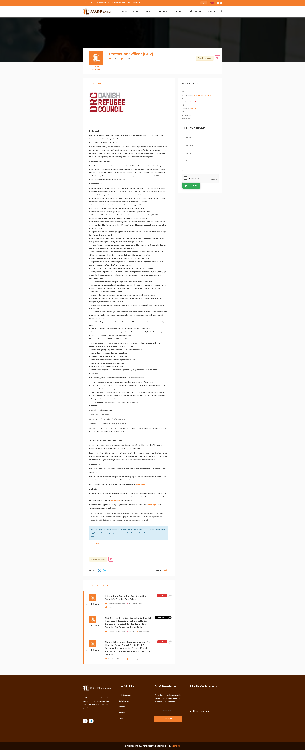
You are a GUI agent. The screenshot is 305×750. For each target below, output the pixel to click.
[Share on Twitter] (104, 571)
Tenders (179, 11)
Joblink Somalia (133, 746)
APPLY (98, 544)
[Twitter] (221, 3)
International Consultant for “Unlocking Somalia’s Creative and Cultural (126, 597)
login (204, 3)
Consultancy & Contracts (116, 604)
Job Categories (163, 11)
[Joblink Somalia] (97, 11)
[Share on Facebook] (100, 571)
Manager (193, 108)
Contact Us (211, 11)
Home (124, 11)
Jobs (148, 11)
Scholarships (195, 11)
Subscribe (168, 718)
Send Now (193, 186)
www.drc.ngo (140, 484)
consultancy (161, 617)
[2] (211, 3)
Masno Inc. (175, 746)
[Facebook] (218, 3)
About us (136, 11)
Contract (162, 595)
